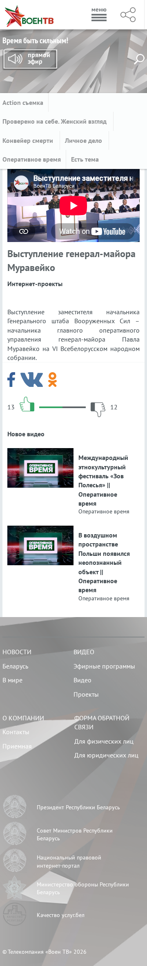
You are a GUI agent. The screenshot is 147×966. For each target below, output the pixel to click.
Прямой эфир (29, 59)
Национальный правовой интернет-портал (69, 861)
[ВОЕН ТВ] (29, 14)
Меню (99, 14)
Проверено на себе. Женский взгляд (55, 121)
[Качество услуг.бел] (14, 915)
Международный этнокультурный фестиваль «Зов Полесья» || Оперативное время (103, 480)
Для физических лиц (104, 741)
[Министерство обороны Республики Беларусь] (14, 888)
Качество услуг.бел (61, 915)
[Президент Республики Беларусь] (14, 807)
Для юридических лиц (106, 755)
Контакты (15, 732)
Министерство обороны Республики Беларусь (83, 888)
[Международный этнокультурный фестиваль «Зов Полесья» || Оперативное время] (40, 453)
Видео (84, 652)
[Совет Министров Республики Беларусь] (14, 834)
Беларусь (15, 666)
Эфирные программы (104, 666)
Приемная (17, 746)
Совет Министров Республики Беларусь (75, 834)
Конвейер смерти (28, 140)
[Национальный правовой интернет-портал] (14, 861)
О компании (23, 718)
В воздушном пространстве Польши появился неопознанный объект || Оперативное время (104, 562)
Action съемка (22, 102)
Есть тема (85, 159)
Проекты (86, 694)
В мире (12, 680)
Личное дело (84, 140)
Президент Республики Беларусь (78, 807)
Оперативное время (31, 159)
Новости (16, 652)
